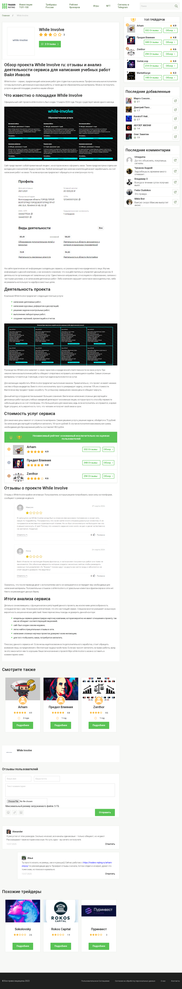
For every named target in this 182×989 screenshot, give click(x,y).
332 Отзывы (152, 30)
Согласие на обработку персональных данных (135, 981)
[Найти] (176, 6)
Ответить (110, 844)
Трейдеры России (51, 6)
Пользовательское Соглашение (95, 981)
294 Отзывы (152, 54)
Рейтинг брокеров (74, 6)
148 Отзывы (152, 77)
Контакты (175, 981)
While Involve (24, 750)
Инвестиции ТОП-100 (25, 6)
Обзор (107, 449)
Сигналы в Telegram (123, 6)
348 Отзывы (152, 42)
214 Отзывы (152, 65)
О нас (163, 981)
